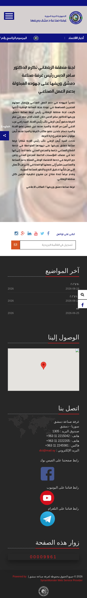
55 (77, 308)
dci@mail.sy (47, 450)
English (5, 126)
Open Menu (9, 16)
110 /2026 (75, 284)
